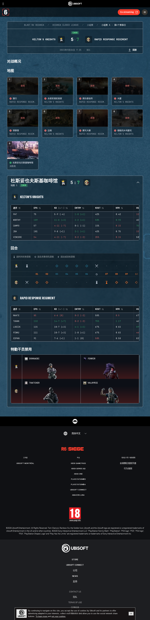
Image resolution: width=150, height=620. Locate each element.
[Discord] (75, 421)
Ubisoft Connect (75, 565)
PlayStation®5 (78, 479)
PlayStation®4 (78, 484)
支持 (75, 581)
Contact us (75, 591)
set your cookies (58, 616)
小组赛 (90, 25)
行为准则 (128, 469)
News (75, 576)
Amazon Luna (78, 495)
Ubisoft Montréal (25, 463)
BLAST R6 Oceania (34, 25)
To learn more (42, 616)
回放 (135, 49)
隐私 (75, 596)
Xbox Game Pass (78, 463)
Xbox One (78, 474)
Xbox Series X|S (78, 469)
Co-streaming (127, 12)
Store (75, 559)
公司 (75, 570)
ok (131, 613)
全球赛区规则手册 (128, 463)
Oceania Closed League (65, 25)
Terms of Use (75, 602)
